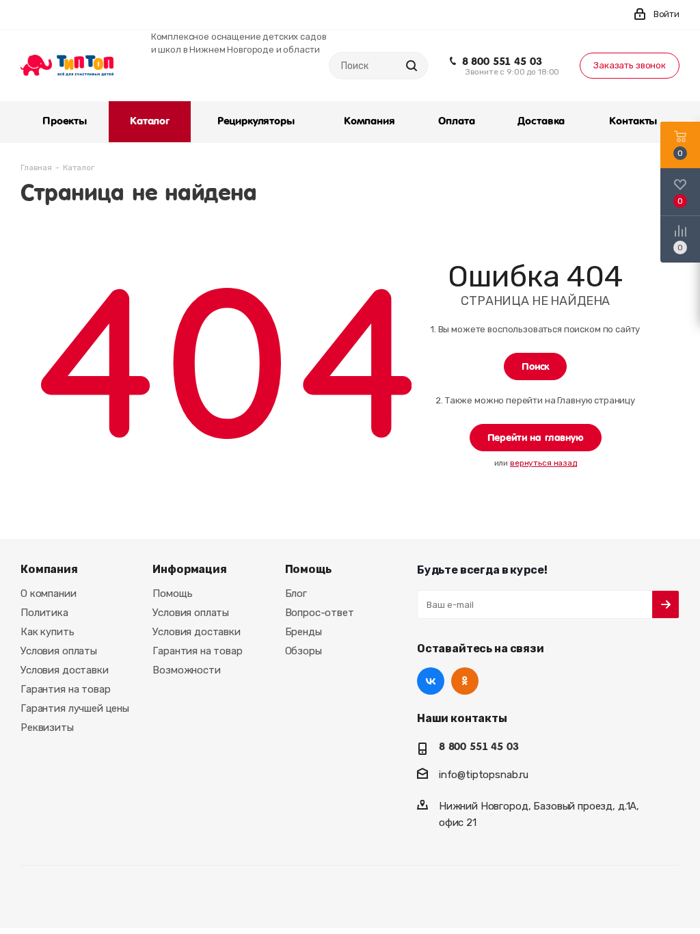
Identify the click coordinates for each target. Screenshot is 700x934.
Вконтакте (430, 681)
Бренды (303, 632)
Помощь (172, 593)
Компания (49, 569)
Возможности (186, 670)
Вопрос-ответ (319, 612)
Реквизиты (47, 727)
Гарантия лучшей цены (75, 708)
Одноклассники (465, 681)
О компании (49, 593)
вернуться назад (543, 463)
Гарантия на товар (65, 689)
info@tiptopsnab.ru (483, 775)
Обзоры (303, 651)
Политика (44, 612)
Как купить (48, 632)
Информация (189, 569)
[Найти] (411, 65)
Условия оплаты (59, 651)
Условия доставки (65, 670)
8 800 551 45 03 (502, 61)
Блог (296, 593)
